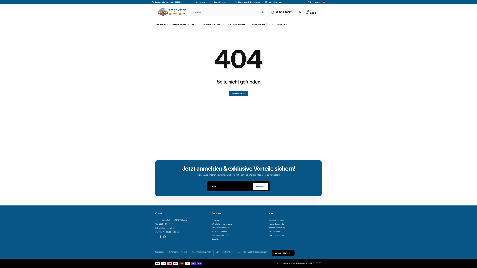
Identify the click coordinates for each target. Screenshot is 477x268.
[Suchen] (261, 12)
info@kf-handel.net (167, 228)
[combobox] (228, 12)
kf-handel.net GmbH (289, 263)
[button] (313, 12)
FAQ (309, 2)
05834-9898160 (166, 224)
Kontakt (316, 2)
